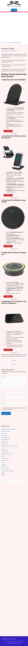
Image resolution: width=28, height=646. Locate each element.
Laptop (2, 472)
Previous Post (14, 360)
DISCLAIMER (9, 643)
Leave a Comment (14, 50)
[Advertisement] (14, 27)
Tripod (2, 462)
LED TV (3, 456)
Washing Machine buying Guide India (9, 445)
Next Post (14, 364)
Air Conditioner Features (6, 454)
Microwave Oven (5, 468)
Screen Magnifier (5, 452)
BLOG (9, 641)
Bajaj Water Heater (5, 437)
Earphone (3, 475)
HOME (5, 641)
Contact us (23, 356)
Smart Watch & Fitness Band (7, 470)
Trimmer (3, 447)
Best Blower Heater (5, 431)
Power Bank (4, 460)
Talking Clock (4, 443)
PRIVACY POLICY (17, 643)
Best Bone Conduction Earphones (8, 429)
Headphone (3, 464)
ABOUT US (14, 641)
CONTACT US (21, 641)
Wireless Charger (5, 50)
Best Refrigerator (5, 439)
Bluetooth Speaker (5, 458)
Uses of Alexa (4, 435)
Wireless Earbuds (5, 466)
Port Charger (4, 433)
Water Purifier (4, 450)
